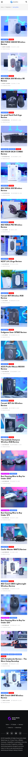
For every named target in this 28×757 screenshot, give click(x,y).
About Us (10, 727)
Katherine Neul (6, 120)
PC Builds (13, 724)
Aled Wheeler (5, 264)
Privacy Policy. (14, 740)
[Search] (26, 2)
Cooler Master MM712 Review (13, 549)
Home (2, 7)
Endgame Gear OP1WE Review (14, 332)
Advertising (18, 727)
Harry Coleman (6, 46)
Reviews (21, 724)
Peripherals (8, 7)
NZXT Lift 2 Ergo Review (11, 261)
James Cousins (6, 700)
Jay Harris (5, 229)
